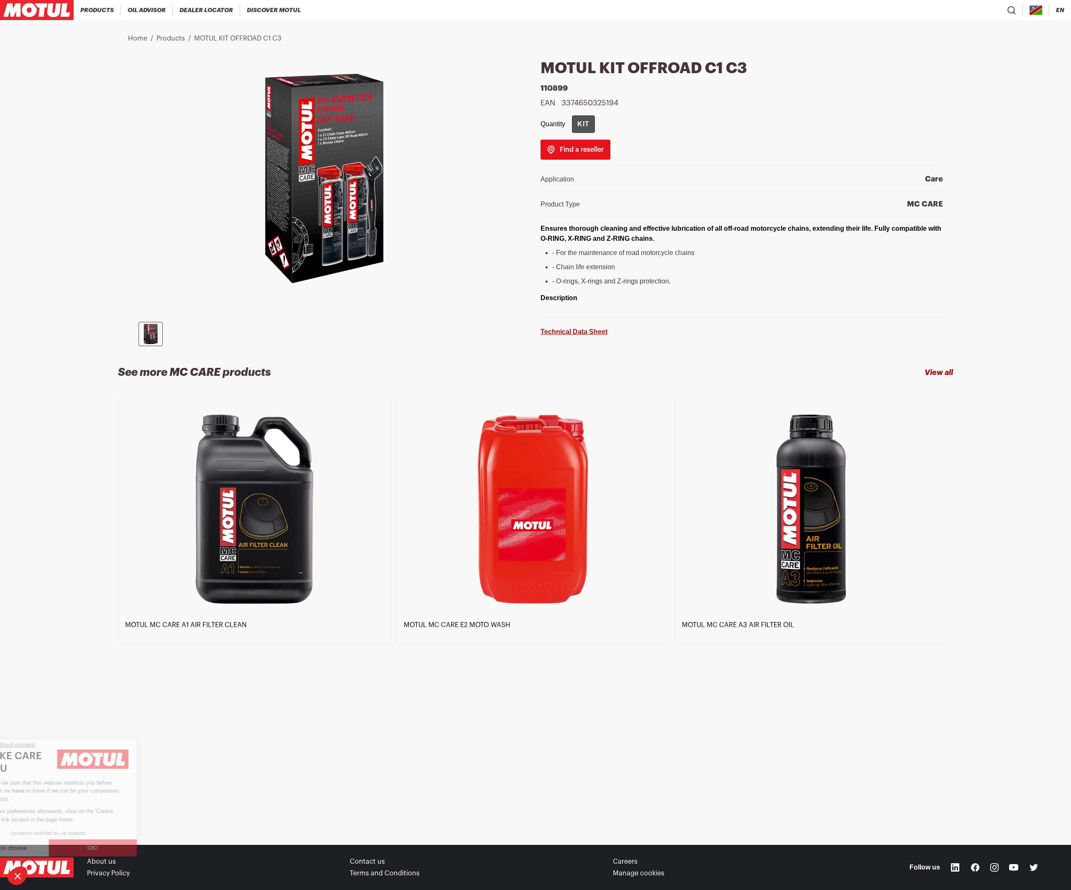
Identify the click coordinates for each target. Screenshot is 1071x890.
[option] (257, 606)
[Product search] (1011, 10)
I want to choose (52, 847)
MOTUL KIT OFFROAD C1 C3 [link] (238, 38)
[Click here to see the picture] (150, 334)
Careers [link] (625, 861)
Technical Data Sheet (574, 331)
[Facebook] (975, 867)
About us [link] (101, 861)
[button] (18, 876)
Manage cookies (638, 873)
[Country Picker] (1036, 10)
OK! (140, 847)
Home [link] (137, 38)
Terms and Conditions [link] (385, 873)
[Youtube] (1014, 867)
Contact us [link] (367, 861)
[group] (583, 124)
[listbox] (535, 606)
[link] (575, 150)
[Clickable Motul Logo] (37, 10)
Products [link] (170, 38)
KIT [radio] (583, 124)
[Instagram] (994, 867)
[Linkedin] (955, 867)
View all (939, 372)
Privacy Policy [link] (108, 873)
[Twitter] (1034, 867)
